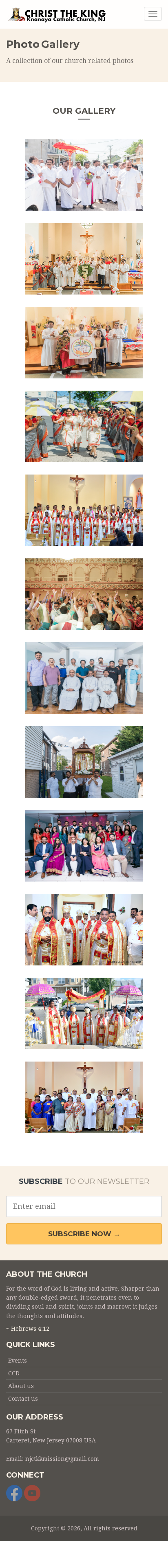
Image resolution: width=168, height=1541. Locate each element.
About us (21, 1386)
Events (17, 1360)
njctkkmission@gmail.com (62, 1459)
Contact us (23, 1398)
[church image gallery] (84, 175)
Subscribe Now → (84, 1234)
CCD (14, 1373)
